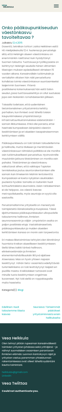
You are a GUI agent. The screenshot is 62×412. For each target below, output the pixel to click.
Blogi (20, 290)
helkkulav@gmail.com (15, 372)
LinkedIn (6, 375)
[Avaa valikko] (56, 5)
